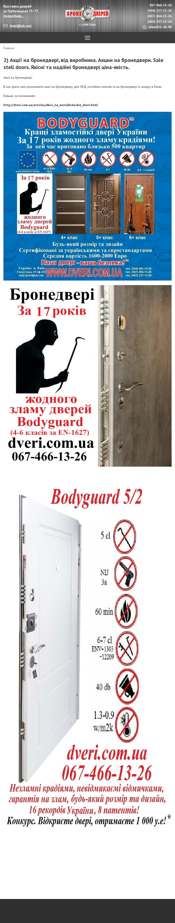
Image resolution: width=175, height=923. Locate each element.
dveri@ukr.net (21, 26)
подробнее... (13, 16)
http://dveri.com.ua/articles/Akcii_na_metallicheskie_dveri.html (50, 105)
